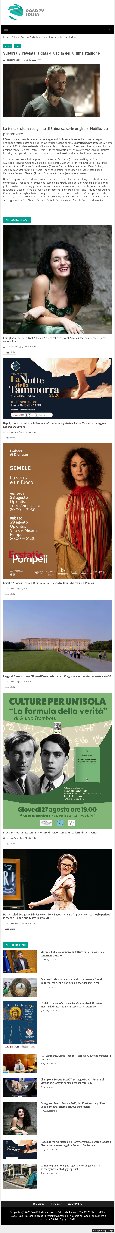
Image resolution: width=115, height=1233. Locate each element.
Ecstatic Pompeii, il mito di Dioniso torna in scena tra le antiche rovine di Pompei (48, 583)
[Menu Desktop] (6, 29)
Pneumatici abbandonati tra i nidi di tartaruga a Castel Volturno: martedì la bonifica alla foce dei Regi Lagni (71, 981)
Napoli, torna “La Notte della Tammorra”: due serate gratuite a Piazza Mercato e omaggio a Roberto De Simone (76, 1143)
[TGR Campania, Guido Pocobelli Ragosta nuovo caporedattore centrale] (20, 1063)
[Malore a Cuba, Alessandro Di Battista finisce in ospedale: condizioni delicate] (20, 961)
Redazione (39, 1204)
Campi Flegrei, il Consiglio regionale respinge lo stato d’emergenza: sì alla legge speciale (70, 1167)
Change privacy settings (103, 1230)
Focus (17, 46)
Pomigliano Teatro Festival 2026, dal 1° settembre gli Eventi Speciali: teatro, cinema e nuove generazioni (74, 1105)
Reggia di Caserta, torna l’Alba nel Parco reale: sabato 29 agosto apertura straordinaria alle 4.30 (57, 676)
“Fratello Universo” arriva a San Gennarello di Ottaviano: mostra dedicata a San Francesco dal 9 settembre (72, 1004)
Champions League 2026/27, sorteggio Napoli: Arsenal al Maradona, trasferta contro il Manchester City (72, 1081)
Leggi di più (10, 352)
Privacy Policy (74, 1204)
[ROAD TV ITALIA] (25, 12)
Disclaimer (56, 1204)
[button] (110, 29)
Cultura (7, 46)
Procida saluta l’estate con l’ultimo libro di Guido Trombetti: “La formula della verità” (50, 832)
